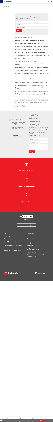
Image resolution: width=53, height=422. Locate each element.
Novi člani (29, 236)
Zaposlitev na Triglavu (10, 241)
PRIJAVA (48, 1)
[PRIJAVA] (48, 1)
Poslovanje (7, 236)
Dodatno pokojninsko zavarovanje (13, 245)
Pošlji (18, 30)
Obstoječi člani (31, 233)
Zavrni (40, 420)
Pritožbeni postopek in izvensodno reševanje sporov (36, 255)
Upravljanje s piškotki (32, 243)
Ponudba (6, 248)
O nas (5, 233)
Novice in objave (8, 238)
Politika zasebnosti (32, 245)
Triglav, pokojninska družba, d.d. (12, 264)
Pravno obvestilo (31, 252)
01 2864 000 (28, 217)
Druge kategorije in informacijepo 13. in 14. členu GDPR (35, 248)
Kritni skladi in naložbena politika (12, 250)
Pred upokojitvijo (31, 238)
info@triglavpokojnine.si (26, 225)
